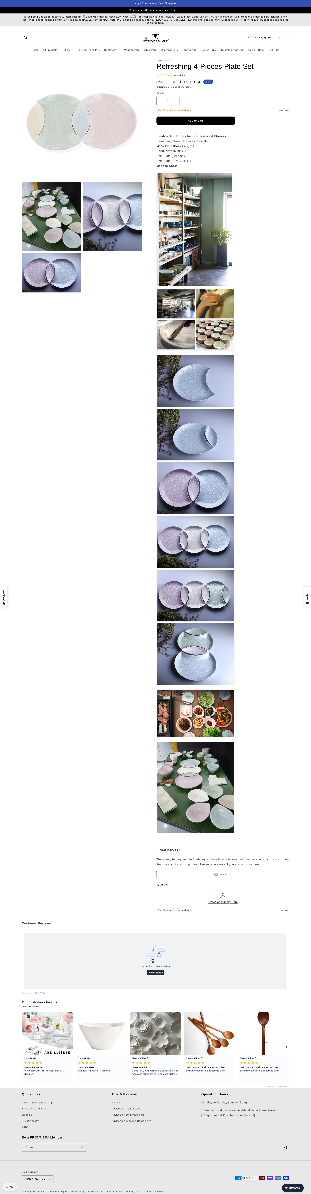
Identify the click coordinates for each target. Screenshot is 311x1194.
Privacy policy (30, 1121)
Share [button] (164, 884)
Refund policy (77, 1191)
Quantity (161, 93)
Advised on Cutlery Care (126, 1108)
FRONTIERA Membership (37, 1102)
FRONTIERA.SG (38, 1192)
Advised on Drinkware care (128, 1114)
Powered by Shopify (57, 1192)
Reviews (117, 1102)
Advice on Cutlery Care (223, 901)
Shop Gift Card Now (34, 1108)
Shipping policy (133, 1191)
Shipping (161, 87)
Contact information (154, 1191)
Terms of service (113, 1191)
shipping (27, 1114)
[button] (26, 37)
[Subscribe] (82, 1147)
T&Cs (25, 1127)
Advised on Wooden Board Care (131, 1121)
